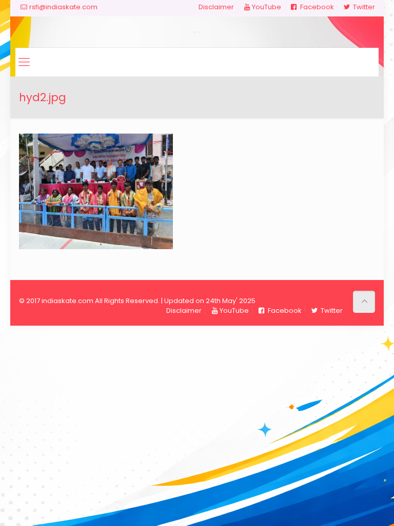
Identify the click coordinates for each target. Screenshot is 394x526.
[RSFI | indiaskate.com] (197, 31)
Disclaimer (216, 7)
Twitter (363, 7)
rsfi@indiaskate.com (63, 7)
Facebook (316, 7)
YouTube (266, 7)
